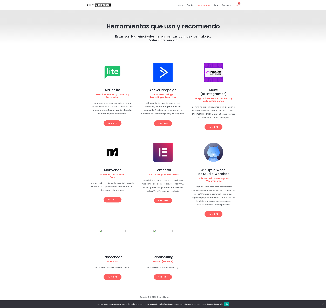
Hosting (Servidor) (163, 261)
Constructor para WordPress (163, 174)
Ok (227, 304)
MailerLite (112, 90)
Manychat (112, 170)
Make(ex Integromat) (213, 92)
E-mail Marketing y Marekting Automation (112, 96)
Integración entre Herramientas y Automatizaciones (213, 100)
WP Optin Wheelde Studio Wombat (213, 172)
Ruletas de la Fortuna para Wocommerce (214, 180)
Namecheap (112, 257)
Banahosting (163, 257)
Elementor (163, 170)
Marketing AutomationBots (112, 176)
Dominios (112, 261)
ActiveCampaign (163, 90)
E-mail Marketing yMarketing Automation (163, 96)
